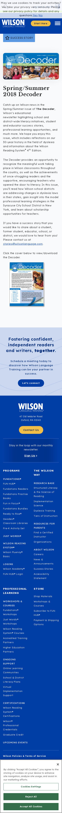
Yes (35, 15)
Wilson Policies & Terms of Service (24, 756)
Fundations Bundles (15, 508)
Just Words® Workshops (11, 621)
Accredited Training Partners (15, 640)
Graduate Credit (13, 734)
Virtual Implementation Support (13, 691)
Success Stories (43, 568)
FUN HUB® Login (13, 574)
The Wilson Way (44, 472)
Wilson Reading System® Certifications (12, 711)
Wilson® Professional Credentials (11, 725)
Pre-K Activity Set (13, 528)
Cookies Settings (31, 786)
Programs (11, 470)
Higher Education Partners (14, 649)
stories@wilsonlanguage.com (23, 243)
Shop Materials (43, 596)
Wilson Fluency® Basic (13, 554)
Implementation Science (43, 503)
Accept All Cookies (31, 806)
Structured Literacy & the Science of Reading (46, 491)
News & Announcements (43, 561)
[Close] (58, 764)
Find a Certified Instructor (43, 534)
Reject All (31, 796)
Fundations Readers (15, 488)
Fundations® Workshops (11, 612)
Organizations (42, 541)
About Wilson (44, 549)
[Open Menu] (57, 23)
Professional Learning (15, 591)
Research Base (44, 483)
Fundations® (12, 479)
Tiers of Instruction (46, 515)
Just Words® (12, 536)
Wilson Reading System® (14, 545)
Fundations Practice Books (15, 496)
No (40, 15)
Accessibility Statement (41, 576)
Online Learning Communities (13, 670)
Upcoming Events (15, 742)
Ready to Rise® (12, 513)
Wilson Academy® (14, 568)
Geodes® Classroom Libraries (15, 521)
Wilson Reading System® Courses (13, 630)
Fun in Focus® (11, 503)
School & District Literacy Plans (13, 679)
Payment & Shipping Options (46, 622)
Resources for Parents (44, 525)
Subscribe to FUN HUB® (44, 612)
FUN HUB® (9, 483)
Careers (39, 554)
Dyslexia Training (44, 510)
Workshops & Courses (42, 603)
